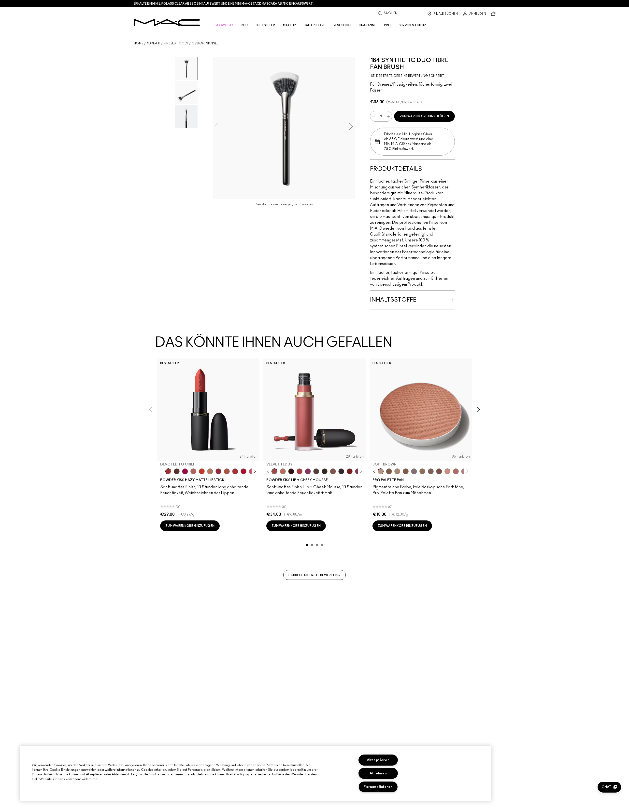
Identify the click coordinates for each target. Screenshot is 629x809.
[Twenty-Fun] (185, 471)
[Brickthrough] (235, 471)
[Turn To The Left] (176, 471)
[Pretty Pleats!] (291, 471)
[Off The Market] (210, 471)
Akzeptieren (378, 760)
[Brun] (431, 471)
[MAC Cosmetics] (167, 22)
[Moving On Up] (227, 471)
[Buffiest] (316, 471)
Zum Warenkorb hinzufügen (424, 116)
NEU (245, 25)
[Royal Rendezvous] (447, 471)
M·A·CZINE (367, 25)
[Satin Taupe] (414, 471)
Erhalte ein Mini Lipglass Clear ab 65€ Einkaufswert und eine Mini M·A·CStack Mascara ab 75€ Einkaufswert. (224, 3)
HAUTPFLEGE (314, 25)
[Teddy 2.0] (193, 471)
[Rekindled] (341, 471)
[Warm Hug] (283, 471)
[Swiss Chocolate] (439, 471)
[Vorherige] (163, 471)
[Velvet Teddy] (274, 471)
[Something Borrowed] (308, 471)
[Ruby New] (243, 471)
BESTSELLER (265, 25)
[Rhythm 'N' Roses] (349, 471)
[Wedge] (389, 471)
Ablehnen (378, 773)
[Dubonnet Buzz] (218, 471)
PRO (387, 25)
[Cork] (397, 471)
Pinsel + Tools (176, 43)
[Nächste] (254, 471)
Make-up (153, 43)
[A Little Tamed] (299, 471)
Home (138, 43)
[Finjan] (456, 471)
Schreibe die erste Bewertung (314, 575)
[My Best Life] (202, 471)
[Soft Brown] (380, 471)
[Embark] (405, 471)
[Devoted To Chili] (168, 471)
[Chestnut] (324, 471)
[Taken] (333, 471)
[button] (609, 787)
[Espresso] (422, 471)
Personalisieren (378, 787)
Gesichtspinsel (205, 43)
